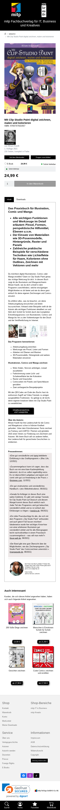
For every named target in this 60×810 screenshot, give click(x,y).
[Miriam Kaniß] (10, 137)
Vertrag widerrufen (39, 760)
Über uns (6, 738)
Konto (4, 717)
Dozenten (6, 755)
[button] (16, 790)
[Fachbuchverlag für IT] (16, 10)
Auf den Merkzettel (16, 157)
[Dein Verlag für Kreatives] (44, 10)
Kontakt (5, 708)
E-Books (5, 768)
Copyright (35, 755)
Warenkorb (6, 712)
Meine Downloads (9, 725)
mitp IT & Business (39, 708)
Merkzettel (6, 721)
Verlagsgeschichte (10, 742)
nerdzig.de (35, 511)
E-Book (10, 164)
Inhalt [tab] (9, 199)
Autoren (5, 747)
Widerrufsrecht (37, 751)
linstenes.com (16, 480)
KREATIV (12, 34)
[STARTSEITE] (5, 34)
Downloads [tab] (21, 199)
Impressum (35, 738)
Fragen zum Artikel (43, 157)
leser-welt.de (15, 538)
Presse (5, 759)
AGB (33, 742)
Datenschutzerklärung (40, 747)
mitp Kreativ (36, 712)
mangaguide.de (16, 552)
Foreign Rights (8, 763)
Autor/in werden (8, 751)
